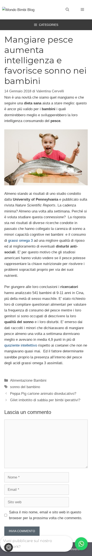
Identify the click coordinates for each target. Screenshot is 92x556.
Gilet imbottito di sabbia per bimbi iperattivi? (45, 400)
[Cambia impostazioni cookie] (8, 547)
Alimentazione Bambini (28, 380)
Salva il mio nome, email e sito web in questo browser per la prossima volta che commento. (45, 515)
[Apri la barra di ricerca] (67, 9)
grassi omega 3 (20, 241)
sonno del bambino (25, 387)
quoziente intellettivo (20, 345)
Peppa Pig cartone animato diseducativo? (43, 394)
